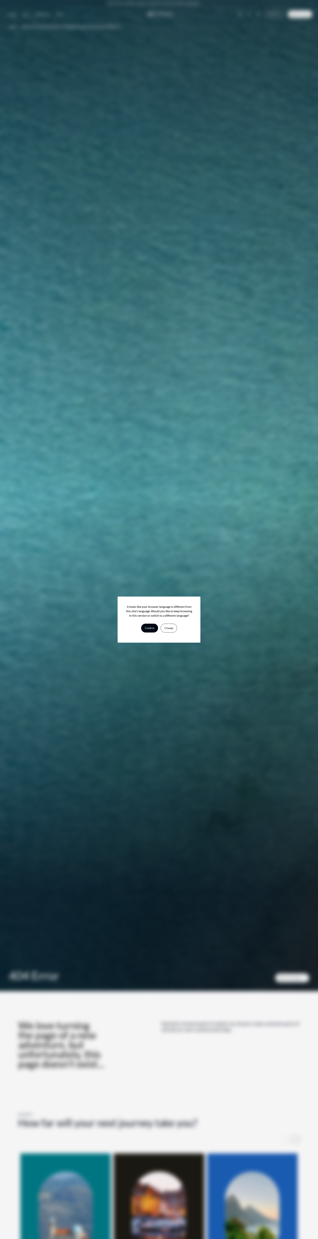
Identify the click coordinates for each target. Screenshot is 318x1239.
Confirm (149, 628)
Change (169, 628)
